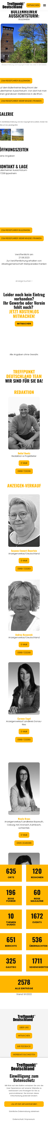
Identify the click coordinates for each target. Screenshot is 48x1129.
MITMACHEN (33, 5)
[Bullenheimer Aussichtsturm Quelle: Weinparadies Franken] (18, 135)
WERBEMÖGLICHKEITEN (24, 1054)
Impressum (30, 1119)
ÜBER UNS (24, 1027)
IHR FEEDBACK (24, 1046)
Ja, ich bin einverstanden (24, 1104)
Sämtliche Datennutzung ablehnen (24, 1111)
